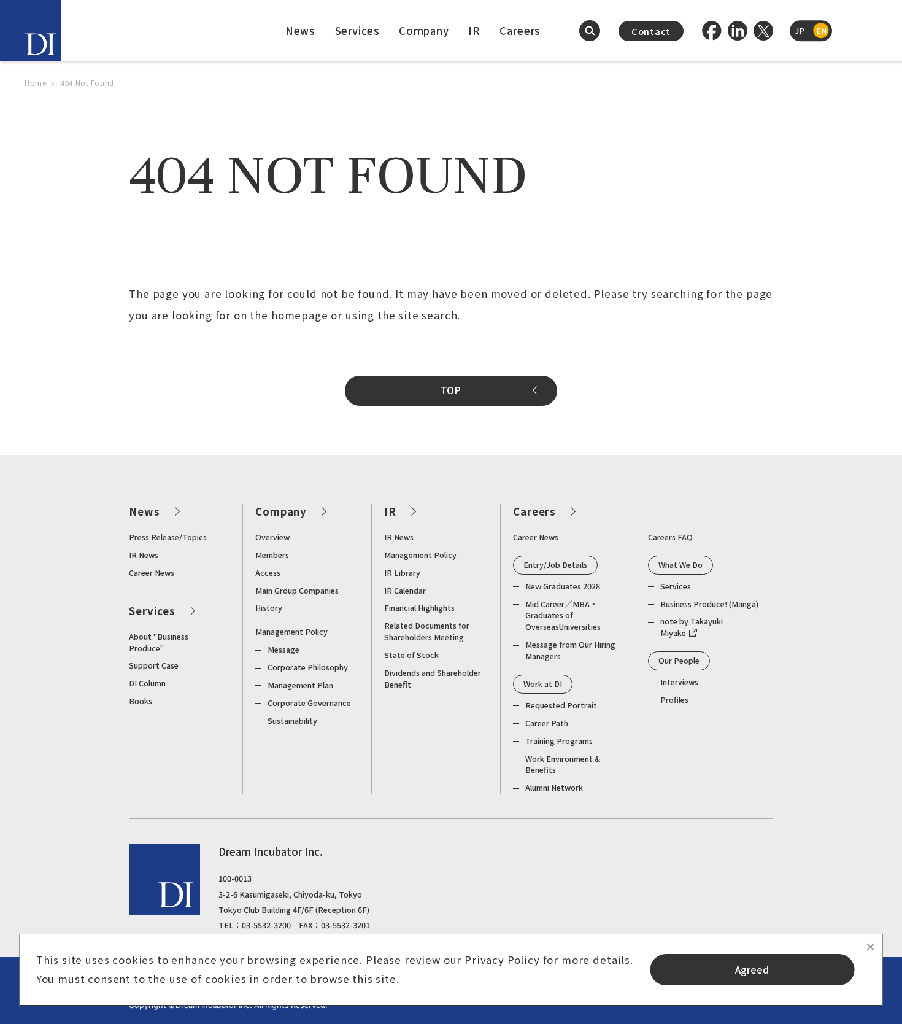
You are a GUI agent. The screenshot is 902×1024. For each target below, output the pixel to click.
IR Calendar (405, 590)
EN (821, 30)
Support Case (154, 665)
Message (283, 649)
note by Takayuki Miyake (691, 626)
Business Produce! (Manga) (709, 604)
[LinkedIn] (737, 31)
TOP (451, 390)
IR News (143, 554)
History (268, 607)
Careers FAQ (670, 537)
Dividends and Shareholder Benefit (432, 678)
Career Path (546, 723)
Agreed (752, 970)
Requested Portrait (561, 705)
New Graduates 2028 (562, 586)
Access (267, 572)
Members (272, 554)
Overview (272, 537)
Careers (520, 30)
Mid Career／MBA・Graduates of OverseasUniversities (563, 615)
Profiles (674, 699)
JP (799, 30)
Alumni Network (554, 787)
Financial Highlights (419, 607)
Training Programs (559, 741)
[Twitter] (763, 31)
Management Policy (291, 631)
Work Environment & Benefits (562, 764)
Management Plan (300, 685)
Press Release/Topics (168, 537)
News (300, 30)
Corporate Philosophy (308, 667)
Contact (651, 31)
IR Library (402, 572)
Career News (151, 572)
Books (140, 701)
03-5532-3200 (266, 925)
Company (424, 30)
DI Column (147, 683)
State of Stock (411, 655)
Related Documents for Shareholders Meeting (426, 631)
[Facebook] (712, 31)
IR (474, 30)
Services (357, 30)
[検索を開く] (589, 30)
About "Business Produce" (158, 642)
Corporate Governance (309, 702)
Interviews (679, 682)
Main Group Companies (297, 590)
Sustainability (292, 720)
